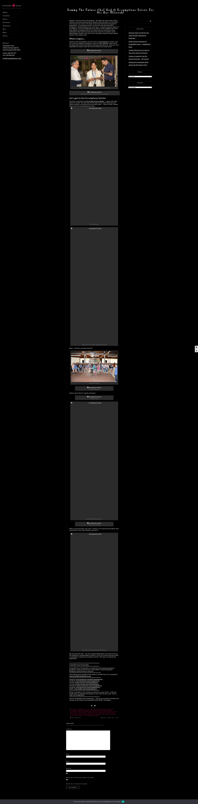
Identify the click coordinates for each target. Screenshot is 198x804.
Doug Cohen (80, 711)
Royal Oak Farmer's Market (76, 715)
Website (68, 768)
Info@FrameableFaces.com (12, 58)
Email (68, 761)
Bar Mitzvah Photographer (100, 709)
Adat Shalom (103, 42)
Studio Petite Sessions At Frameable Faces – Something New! (139, 44)
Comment (69, 729)
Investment (6, 16)
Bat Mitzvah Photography (97, 710)
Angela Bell (80, 709)
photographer (105, 714)
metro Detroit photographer (88, 714)
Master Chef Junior (107, 712)
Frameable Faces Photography (94, 712)
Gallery (5, 12)
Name (68, 754)
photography (113, 714)
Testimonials (6, 26)
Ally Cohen (74, 709)
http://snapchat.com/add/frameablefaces (89, 679)
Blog (4, 29)
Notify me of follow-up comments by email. (80, 777)
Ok (123, 801)
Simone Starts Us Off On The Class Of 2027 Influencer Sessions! (139, 35)
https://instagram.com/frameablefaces (89, 685)
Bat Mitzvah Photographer (83, 710)
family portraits (74, 712)
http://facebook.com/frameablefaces (88, 681)
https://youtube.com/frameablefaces (87, 684)
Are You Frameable (88, 709)
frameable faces (82, 712)
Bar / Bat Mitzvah (76, 717)
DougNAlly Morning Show (90, 711)
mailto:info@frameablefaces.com (80, 676)
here (108, 700)
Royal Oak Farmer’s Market (95, 101)
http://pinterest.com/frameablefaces (88, 687)
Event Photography (101, 711)
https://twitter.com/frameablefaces (86, 682)
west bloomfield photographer (91, 715)
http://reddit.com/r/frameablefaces (85, 689)
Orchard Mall (98, 714)
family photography (112, 711)
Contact (5, 36)
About (5, 32)
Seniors (5, 19)
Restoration (6, 22)
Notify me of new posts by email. (77, 783)
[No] (196, 801)
